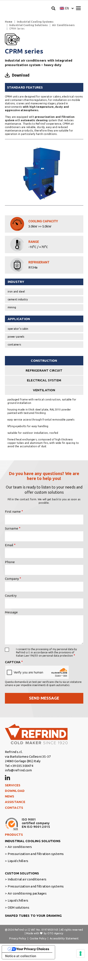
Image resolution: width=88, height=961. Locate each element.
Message (11, 612)
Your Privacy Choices (32, 949)
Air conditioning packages (27, 893)
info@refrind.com (18, 770)
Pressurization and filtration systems (36, 854)
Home (9, 21)
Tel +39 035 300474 (19, 766)
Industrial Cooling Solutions (28, 25)
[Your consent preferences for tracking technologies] (80, 953)
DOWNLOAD (15, 791)
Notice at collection (20, 956)
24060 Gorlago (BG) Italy (23, 761)
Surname (11, 528)
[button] (67, 8)
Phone (10, 562)
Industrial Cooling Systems (35, 21)
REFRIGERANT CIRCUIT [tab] (44, 370)
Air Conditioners (63, 25)
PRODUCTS (14, 834)
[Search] (53, 8)
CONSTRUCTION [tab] (44, 360)
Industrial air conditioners (27, 879)
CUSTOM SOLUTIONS (22, 873)
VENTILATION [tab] (44, 390)
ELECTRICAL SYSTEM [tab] (44, 380)
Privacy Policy (17, 938)
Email (9, 545)
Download (21, 75)
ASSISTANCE (15, 802)
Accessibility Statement (64, 938)
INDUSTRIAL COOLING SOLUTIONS (33, 841)
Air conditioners (20, 847)
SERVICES (13, 785)
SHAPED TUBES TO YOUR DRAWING (33, 915)
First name (13, 511)
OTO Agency (55, 933)
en (67, 8)
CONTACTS (14, 807)
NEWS (9, 796)
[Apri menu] (78, 8)
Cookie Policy (38, 938)
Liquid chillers (18, 861)
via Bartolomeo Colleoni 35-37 (28, 756)
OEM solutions (18, 907)
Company (12, 578)
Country (10, 595)
